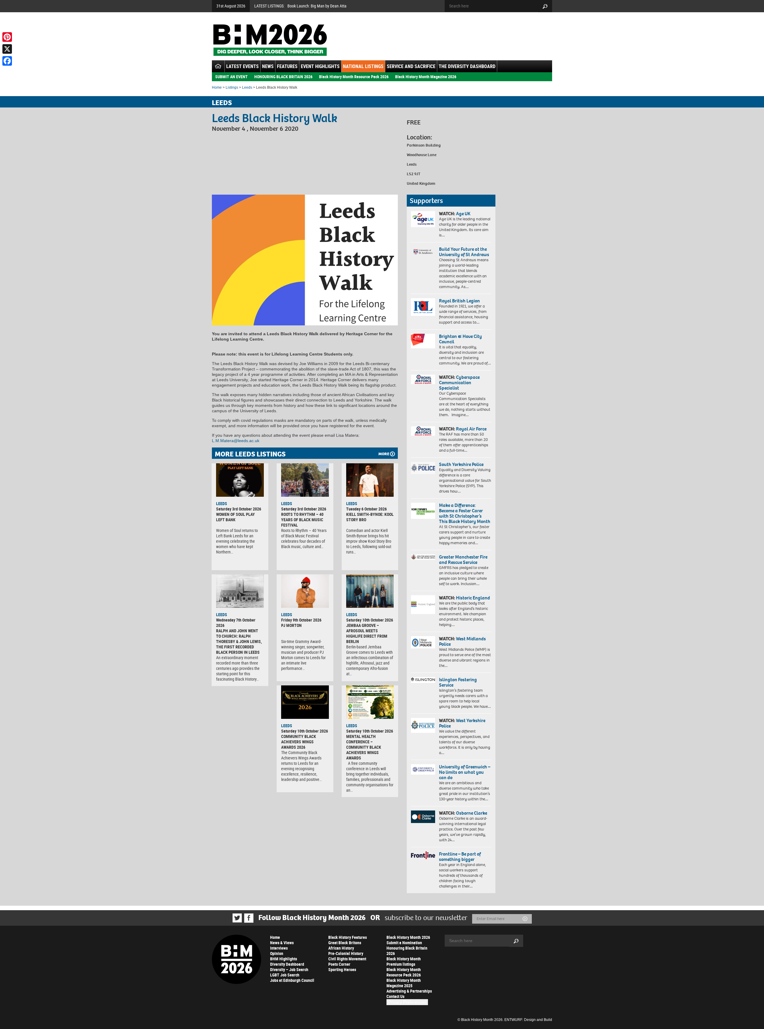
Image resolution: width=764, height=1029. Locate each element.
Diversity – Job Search (289, 969)
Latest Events (242, 66)
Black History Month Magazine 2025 (403, 982)
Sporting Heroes (342, 969)
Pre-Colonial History (345, 953)
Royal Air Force (471, 429)
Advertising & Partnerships (409, 991)
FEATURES (287, 66)
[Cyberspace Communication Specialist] (423, 379)
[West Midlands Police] (423, 642)
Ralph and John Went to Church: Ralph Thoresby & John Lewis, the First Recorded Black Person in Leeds (239, 641)
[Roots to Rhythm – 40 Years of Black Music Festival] (305, 480)
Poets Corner (339, 964)
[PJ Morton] (305, 591)
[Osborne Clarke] (423, 816)
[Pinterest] (7, 37)
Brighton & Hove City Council (460, 339)
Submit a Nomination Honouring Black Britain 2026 (406, 948)
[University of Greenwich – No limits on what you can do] (423, 769)
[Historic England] (423, 604)
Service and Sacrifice (411, 66)
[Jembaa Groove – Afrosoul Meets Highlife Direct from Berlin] (370, 591)
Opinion (276, 953)
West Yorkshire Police (462, 723)
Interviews (279, 948)
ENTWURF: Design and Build (528, 1020)
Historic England (473, 598)
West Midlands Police (462, 641)
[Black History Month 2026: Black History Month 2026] (270, 40)
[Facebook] (7, 61)
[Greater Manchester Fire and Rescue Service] (423, 557)
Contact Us (395, 996)
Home (217, 87)
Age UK (463, 213)
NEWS (268, 66)
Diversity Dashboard (287, 964)
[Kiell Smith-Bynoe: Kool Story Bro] (370, 480)
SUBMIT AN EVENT (231, 76)
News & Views (282, 942)
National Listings (363, 66)
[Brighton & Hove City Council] (423, 341)
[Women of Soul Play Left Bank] (240, 480)
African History (341, 948)
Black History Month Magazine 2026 (425, 76)
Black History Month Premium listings (403, 961)
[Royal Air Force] (423, 431)
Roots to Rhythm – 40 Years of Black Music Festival (302, 519)
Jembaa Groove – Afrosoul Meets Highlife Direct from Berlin (366, 633)
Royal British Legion (459, 301)
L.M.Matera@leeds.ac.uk (235, 440)
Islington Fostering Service (458, 682)
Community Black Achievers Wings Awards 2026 (298, 741)
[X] (7, 49)
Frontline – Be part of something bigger (460, 856)
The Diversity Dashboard (467, 66)
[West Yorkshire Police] (423, 725)
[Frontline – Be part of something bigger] (423, 855)
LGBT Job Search (284, 975)
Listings (232, 87)
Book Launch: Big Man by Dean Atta (316, 6)
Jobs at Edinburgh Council (292, 980)
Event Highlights (320, 66)
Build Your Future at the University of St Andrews (464, 252)
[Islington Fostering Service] (423, 680)
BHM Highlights (283, 959)
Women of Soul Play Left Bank (235, 516)
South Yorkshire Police (461, 464)
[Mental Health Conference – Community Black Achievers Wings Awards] (370, 702)
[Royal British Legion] (423, 307)
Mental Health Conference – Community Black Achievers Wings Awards (363, 747)
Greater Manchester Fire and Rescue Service (463, 559)
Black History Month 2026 (408, 937)
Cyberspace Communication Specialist (459, 382)
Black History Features (347, 937)
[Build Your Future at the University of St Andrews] (423, 252)
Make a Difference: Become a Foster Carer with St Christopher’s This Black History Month (464, 513)
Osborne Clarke (471, 813)
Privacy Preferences (407, 1002)
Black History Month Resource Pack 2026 (354, 76)
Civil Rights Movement (347, 959)
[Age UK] (423, 219)
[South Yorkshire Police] (423, 468)
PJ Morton (291, 625)
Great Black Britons (344, 942)
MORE (383, 454)
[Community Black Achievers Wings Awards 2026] (305, 702)
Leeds (247, 87)
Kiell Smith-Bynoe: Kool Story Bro (370, 516)
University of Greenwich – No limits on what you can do (464, 772)
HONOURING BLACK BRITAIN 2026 (283, 76)
